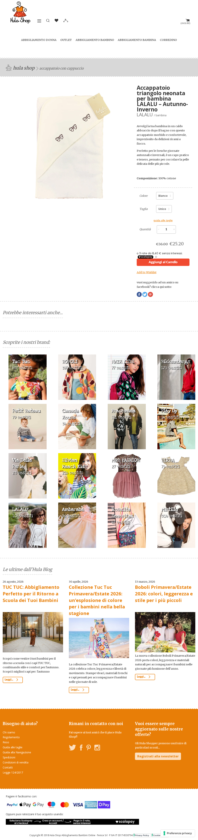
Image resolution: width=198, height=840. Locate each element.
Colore (143, 195)
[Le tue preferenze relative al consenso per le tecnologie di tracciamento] (178, 833)
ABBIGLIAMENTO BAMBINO (95, 40)
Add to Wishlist (146, 272)
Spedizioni (9, 757)
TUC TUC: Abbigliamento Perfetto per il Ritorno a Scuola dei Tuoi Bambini (31, 593)
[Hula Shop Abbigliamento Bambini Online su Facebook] (81, 748)
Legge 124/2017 (13, 772)
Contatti (8, 767)
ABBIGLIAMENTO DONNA (38, 40)
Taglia (143, 209)
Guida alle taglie (12, 747)
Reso (6, 742)
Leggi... (9, 679)
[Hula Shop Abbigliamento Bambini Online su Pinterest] (88, 748)
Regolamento (11, 737)
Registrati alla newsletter (158, 756)
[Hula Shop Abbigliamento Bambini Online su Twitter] (72, 748)
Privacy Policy (142, 835)
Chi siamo (9, 732)
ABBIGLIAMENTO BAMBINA (137, 40)
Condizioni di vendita (15, 762)
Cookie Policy (160, 835)
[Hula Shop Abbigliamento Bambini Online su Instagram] (97, 748)
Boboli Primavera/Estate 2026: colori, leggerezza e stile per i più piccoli (164, 593)
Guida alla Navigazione (17, 752)
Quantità (145, 229)
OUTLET (66, 40)
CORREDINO (168, 40)
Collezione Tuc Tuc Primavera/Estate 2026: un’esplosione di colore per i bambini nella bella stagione (97, 600)
